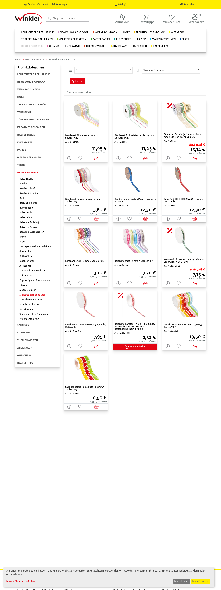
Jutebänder (25, 265)
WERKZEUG (24, 111)
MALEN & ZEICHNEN (29, 157)
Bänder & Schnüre (28, 193)
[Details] (69, 158)
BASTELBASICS (26, 134)
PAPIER (21, 149)
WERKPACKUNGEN (28, 89)
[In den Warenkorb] (97, 158)
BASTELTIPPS (25, 362)
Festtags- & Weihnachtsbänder (35, 246)
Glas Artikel (25, 251)
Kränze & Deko (26, 275)
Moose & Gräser (27, 290)
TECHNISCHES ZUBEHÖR (31, 104)
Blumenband (26, 207)
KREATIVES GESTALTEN (31, 127)
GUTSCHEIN (24, 355)
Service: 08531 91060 (39, 4)
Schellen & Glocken (29, 304)
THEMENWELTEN (27, 340)
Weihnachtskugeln (29, 319)
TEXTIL (21, 164)
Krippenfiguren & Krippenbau (34, 280)
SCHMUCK (23, 325)
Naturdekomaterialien (31, 299)
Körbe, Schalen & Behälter (32, 270)
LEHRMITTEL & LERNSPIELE (33, 74)
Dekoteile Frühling (29, 222)
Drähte (22, 236)
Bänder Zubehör (27, 188)
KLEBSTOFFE (24, 142)
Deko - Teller (26, 212)
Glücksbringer (26, 261)
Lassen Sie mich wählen (20, 581)
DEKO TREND (26, 178)
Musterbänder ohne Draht (32, 294)
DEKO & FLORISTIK (28, 172)
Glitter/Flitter (26, 256)
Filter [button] (79, 81)
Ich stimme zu (200, 581)
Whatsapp (61, 4)
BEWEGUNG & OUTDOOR (31, 81)
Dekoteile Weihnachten (31, 232)
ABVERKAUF (24, 347)
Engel (22, 241)
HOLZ (20, 96)
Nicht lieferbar (138, 346)
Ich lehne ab (181, 581)
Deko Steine (25, 217)
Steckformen (26, 309)
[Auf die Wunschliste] (80, 158)
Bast (21, 198)
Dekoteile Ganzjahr (29, 227)
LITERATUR (24, 332)
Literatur (23, 285)
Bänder (23, 183)
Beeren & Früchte (28, 203)
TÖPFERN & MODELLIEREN (33, 119)
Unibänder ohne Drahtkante (34, 314)
